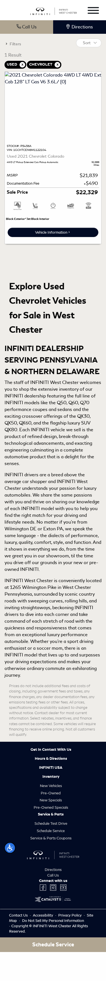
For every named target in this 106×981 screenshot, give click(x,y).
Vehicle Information (51, 232)
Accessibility (43, 915)
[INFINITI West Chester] (53, 10)
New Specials (51, 800)
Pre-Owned (51, 793)
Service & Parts (51, 814)
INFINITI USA (50, 767)
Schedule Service (51, 831)
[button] (10, 847)
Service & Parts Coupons (51, 838)
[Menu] (93, 11)
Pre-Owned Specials (51, 807)
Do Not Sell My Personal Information (53, 921)
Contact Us (19, 915)
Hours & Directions (51, 758)
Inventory (50, 776)
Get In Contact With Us (51, 749)
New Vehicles (51, 786)
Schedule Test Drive (50, 823)
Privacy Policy (70, 915)
